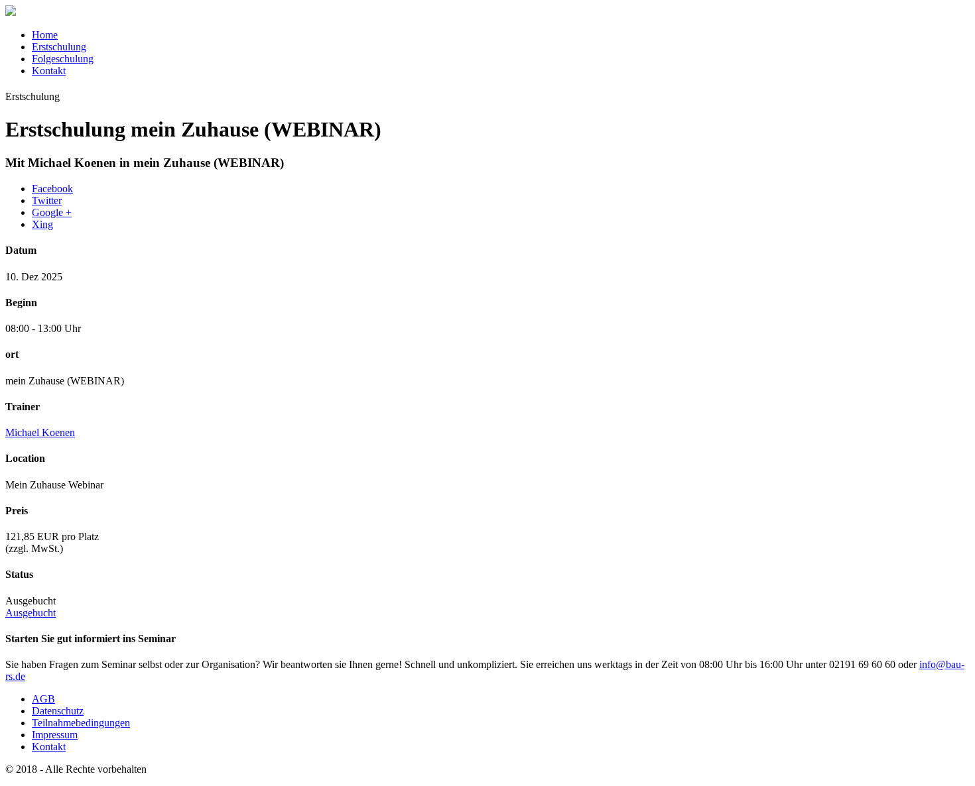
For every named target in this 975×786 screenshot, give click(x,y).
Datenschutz (58, 710)
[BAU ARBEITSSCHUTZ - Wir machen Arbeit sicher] (10, 12)
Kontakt (49, 70)
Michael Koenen (40, 432)
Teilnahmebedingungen (81, 722)
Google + (52, 212)
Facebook (52, 188)
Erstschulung (59, 46)
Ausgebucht (30, 612)
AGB (43, 698)
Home (45, 34)
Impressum (55, 734)
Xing (42, 224)
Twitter (47, 200)
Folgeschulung (63, 58)
